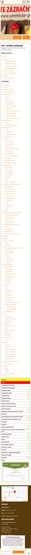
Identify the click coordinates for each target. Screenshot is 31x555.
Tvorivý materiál (7, 363)
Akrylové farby (7, 94)
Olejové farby (7, 127)
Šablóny (6, 238)
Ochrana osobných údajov (11, 66)
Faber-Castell (8, 347)
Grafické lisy (8, 262)
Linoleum (7, 257)
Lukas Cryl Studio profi (10, 106)
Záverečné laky (8, 200)
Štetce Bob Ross (9, 174)
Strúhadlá (7, 370)
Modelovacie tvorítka (10, 307)
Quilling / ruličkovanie (10, 274)
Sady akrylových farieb (10, 113)
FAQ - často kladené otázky (10, 73)
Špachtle (6, 210)
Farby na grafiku (9, 259)
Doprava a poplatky (8, 70)
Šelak (6, 203)
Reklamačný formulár (10, 68)
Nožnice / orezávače (10, 373)
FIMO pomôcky (10, 297)
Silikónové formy (9, 311)
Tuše (6, 328)
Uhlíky (6, 340)
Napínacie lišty (8, 231)
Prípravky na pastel (9, 193)
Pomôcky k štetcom (9, 182)
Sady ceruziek (8, 337)
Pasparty (7, 283)
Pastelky (6, 342)
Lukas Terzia (8, 108)
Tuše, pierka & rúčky (8, 326)
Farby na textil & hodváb (10, 163)
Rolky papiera (8, 281)
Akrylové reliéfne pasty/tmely (12, 118)
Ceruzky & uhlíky (8, 333)
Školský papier (8, 278)
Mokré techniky (9, 267)
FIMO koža (9, 295)
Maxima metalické (9, 104)
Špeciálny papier (9, 276)
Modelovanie (7, 285)
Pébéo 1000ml (8, 151)
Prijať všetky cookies (18, 552)
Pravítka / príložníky (10, 222)
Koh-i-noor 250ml (9, 144)
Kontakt (5, 75)
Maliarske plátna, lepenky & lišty (11, 224)
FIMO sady (9, 300)
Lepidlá (7, 207)
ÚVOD (5, 56)
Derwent (7, 344)
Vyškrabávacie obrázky (9, 92)
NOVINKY (6, 85)
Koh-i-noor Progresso (10, 356)
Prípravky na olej (9, 186)
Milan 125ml (8, 146)
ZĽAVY (5, 87)
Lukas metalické (9, 101)
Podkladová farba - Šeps (10, 198)
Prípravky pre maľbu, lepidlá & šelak (12, 184)
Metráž (7, 226)
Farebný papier (8, 271)
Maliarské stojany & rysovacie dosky (12, 212)
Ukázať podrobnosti (6, 551)
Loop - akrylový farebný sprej (12, 111)
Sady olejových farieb (10, 134)
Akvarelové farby (8, 120)
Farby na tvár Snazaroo (9, 160)
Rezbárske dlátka (9, 252)
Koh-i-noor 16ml (9, 141)
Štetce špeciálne (9, 172)
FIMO (6, 288)
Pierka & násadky (9, 330)
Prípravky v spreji (9, 196)
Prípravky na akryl (9, 189)
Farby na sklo (7, 158)
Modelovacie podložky (10, 309)
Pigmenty (6, 236)
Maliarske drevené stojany (11, 215)
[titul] (15, 34)
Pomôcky (6, 366)
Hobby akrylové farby (10, 115)
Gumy (6, 368)
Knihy (6, 243)
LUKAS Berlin (8, 132)
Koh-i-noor (7, 99)
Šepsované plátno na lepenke (12, 233)
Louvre (7, 97)
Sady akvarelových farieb (11, 125)
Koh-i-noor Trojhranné (10, 354)
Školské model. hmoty (10, 304)
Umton (7, 123)
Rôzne (5, 375)
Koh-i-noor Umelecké (10, 349)
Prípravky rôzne (9, 205)
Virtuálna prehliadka (8, 78)
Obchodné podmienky (10, 61)
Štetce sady (8, 177)
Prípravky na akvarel (10, 191)
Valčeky (7, 255)
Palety (6, 179)
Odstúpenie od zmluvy (10, 63)
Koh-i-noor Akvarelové (10, 352)
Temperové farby (8, 137)
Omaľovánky (8, 245)
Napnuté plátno (9, 229)
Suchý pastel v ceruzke (10, 318)
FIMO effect (10, 292)
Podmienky (6, 59)
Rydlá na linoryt (9, 250)
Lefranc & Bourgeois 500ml (12, 148)
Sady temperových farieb (11, 156)
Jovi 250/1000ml (9, 153)
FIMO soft (9, 290)
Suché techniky (9, 269)
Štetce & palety (7, 165)
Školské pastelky (9, 359)
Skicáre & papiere (8, 264)
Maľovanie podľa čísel (9, 89)
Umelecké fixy (7, 323)
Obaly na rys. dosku (9, 219)
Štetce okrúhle (8, 170)
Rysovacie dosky (9, 217)
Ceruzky (7, 335)
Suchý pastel (8, 316)
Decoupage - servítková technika (11, 361)
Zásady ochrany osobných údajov (16, 547)
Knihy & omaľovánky (9, 241)
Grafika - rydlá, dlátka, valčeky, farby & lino (14, 248)
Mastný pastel (8, 321)
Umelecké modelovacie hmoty (12, 302)
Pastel (5, 314)
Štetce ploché (8, 167)
